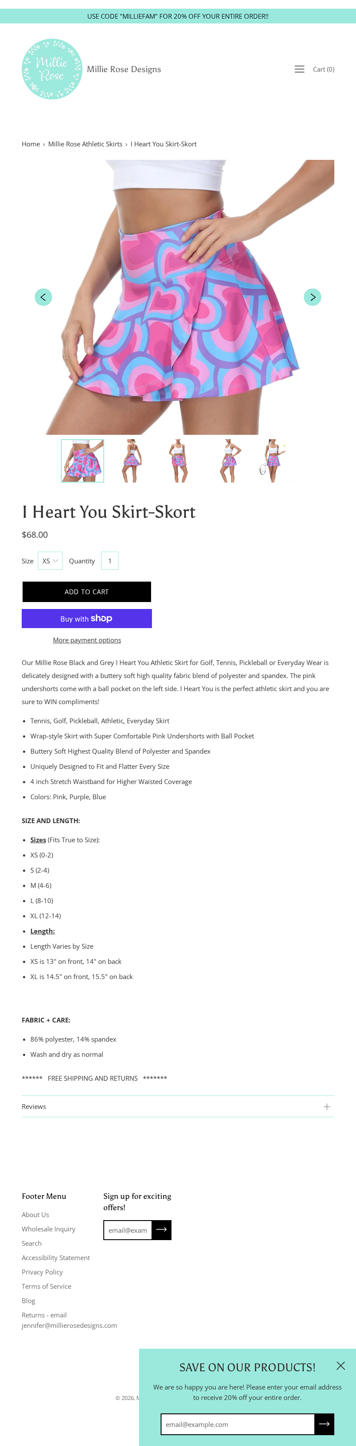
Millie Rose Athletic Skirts (85, 143)
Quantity (82, 560)
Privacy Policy (42, 1271)
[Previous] (43, 297)
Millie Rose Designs (124, 69)
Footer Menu (44, 1196)
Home (31, 143)
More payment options (87, 639)
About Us (35, 1214)
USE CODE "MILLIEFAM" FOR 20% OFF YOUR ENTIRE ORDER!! (178, 16)
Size (27, 560)
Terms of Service (46, 1286)
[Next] (312, 297)
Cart (323, 69)
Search (32, 1243)
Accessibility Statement (56, 1257)
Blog (28, 1300)
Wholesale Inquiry (49, 1228)
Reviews (34, 1106)
